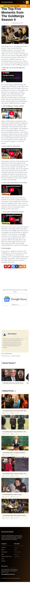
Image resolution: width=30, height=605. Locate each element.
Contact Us (16, 579)
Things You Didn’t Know (6, 579)
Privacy (16, 570)
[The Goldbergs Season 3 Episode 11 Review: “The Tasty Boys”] (15, 486)
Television (3, 570)
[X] (17, 288)
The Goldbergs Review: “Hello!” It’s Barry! (12, 516)
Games (3, 581)
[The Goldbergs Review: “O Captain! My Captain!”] (15, 465)
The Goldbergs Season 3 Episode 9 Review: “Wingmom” (16, 453)
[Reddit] (20, 288)
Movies (3, 572)
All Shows (3, 584)
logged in (9, 377)
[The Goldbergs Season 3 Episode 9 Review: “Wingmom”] (15, 444)
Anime (2, 577)
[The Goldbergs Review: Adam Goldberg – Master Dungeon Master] (15, 528)
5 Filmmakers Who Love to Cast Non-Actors (13, 404)
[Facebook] (13, 288)
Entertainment (4, 575)
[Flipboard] (9, 288)
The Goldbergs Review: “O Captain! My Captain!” (14, 474)
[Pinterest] (5, 288)
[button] (27, 2)
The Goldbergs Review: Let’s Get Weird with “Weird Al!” (16, 432)
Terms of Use (17, 575)
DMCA (15, 572)
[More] (24, 288)
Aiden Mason (6, 23)
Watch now (23, 6)
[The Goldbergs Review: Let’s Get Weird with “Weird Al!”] (15, 423)
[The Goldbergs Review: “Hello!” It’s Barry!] (15, 507)
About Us (16, 577)
